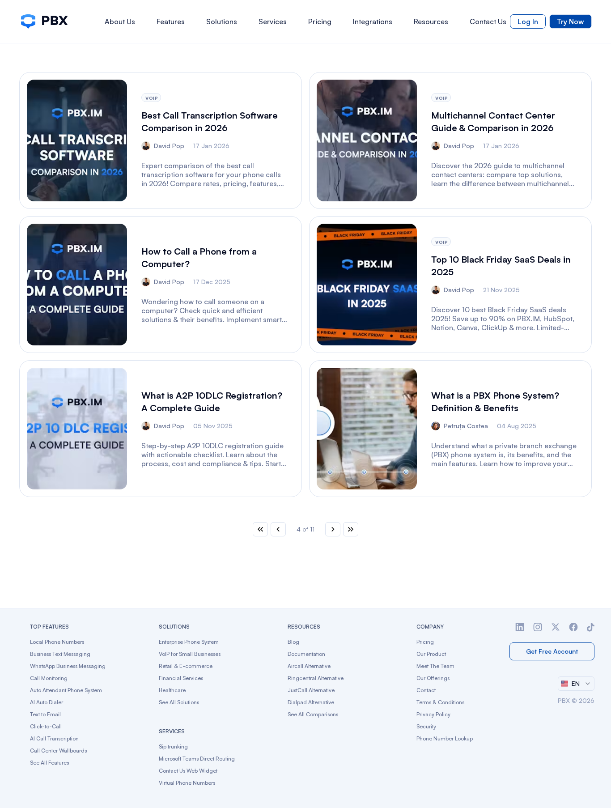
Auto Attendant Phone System (66, 690)
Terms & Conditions (440, 702)
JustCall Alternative (311, 690)
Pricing (319, 21)
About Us (120, 21)
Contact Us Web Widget (188, 770)
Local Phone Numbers (57, 641)
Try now (570, 21)
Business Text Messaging (60, 654)
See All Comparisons (313, 714)
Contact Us (488, 21)
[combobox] (576, 683)
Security (426, 726)
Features (171, 21)
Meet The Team (435, 666)
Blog (293, 641)
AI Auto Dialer (46, 702)
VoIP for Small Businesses (190, 654)
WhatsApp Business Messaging (68, 666)
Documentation (306, 654)
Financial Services (181, 678)
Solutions (221, 21)
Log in (528, 21)
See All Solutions (179, 702)
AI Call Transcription (54, 738)
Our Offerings (433, 678)
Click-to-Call (46, 726)
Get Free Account (552, 651)
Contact (426, 690)
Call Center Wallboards (58, 750)
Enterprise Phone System (189, 641)
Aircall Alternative (309, 666)
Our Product (431, 654)
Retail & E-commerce (185, 666)
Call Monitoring (49, 678)
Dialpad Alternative (311, 702)
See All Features (49, 762)
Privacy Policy (433, 714)
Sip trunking (173, 746)
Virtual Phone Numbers (187, 782)
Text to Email (45, 714)
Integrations (372, 21)
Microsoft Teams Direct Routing (197, 758)
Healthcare (172, 690)
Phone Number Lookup (444, 738)
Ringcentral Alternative (316, 678)
